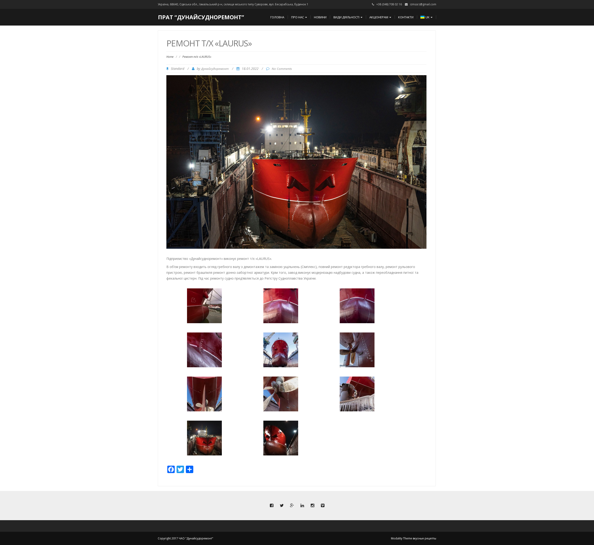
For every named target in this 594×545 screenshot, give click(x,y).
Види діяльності (346, 17)
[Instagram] (312, 505)
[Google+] (292, 505)
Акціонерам (379, 17)
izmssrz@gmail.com (423, 4)
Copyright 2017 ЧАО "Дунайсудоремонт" (185, 538)
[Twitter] (281, 505)
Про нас (298, 17)
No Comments (282, 69)
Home (170, 57)
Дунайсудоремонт (215, 69)
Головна (277, 17)
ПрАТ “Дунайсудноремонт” (201, 17)
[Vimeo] (322, 505)
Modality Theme (401, 538)
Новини (320, 17)
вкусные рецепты (424, 538)
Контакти (405, 17)
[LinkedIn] (302, 505)
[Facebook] (271, 505)
